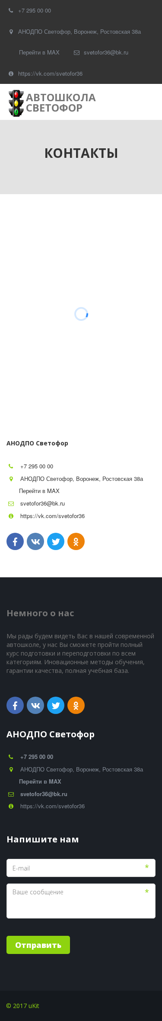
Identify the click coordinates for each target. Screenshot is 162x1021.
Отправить (38, 945)
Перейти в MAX (39, 52)
